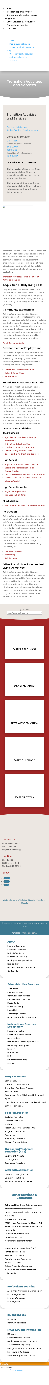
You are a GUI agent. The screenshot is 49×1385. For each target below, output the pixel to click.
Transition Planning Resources (26, 130)
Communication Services (18, 996)
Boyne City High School (15, 491)
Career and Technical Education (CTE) (19, 1150)
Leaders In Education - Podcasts (22, 1341)
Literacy (11, 1049)
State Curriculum (12, 1262)
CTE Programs (11, 1159)
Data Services (13, 1038)
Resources (10, 1135)
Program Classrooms (15, 1131)
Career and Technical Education (19, 369)
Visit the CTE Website (14, 1156)
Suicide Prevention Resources (18, 1266)
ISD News (11, 1334)
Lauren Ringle (12, 141)
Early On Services (13, 1081)
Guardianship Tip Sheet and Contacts (22, 454)
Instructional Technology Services (23, 1042)
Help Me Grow (11, 1091)
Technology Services (16, 1013)
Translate (19, 1370)
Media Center (13, 1003)
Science (10, 1063)
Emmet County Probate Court (18, 450)
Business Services (15, 992)
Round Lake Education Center (18, 1181)
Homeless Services (13, 1237)
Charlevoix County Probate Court (20, 447)
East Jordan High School (16, 495)
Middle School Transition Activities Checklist (25, 505)
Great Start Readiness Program (19, 1088)
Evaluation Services (14, 1120)
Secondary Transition (15, 1138)
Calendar (11, 1319)
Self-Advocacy (11, 558)
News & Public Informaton (24, 1329)
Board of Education (16, 946)
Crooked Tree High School (17, 1174)
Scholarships (10, 555)
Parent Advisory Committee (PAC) (20, 1128)
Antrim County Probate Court (18, 444)
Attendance (12, 988)
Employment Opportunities (19, 960)
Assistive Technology (14, 1117)
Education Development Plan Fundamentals (25, 474)
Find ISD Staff (13, 964)
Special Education (17, 1113)
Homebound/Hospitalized (17, 1233)
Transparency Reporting (18, 1345)
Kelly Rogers (12, 150)
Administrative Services (23, 984)
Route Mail (12, 1010)
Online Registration (16, 1294)
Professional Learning (17, 1059)
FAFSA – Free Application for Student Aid (23, 1223)
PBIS (9, 1056)
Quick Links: (24, 609)
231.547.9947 (12, 147)
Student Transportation (16, 1142)
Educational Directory (17, 956)
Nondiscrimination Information (21, 967)
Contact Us (12, 971)
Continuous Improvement (19, 1034)
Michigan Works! (12, 481)
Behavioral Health (15, 1031)
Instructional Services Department (21, 1025)
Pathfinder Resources (15, 1252)
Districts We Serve (15, 953)
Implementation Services (18, 999)
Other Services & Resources (24, 1196)
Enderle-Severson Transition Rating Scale (23, 478)
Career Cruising (12, 471)
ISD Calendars (16, 1315)
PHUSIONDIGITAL (30, 933)
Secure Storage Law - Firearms (21, 1355)
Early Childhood (15, 1076)
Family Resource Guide (13, 343)
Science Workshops (16, 1298)
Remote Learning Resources (18, 1259)
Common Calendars (16, 949)
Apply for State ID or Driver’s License (21, 464)
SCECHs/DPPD (13, 1301)
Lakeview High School (14, 1178)
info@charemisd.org (11, 849)
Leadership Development (18, 1045)
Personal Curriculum (14, 1255)
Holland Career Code (14, 373)
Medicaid (9, 1124)
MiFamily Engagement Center (18, 1241)
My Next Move (11, 376)
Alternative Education (19, 1170)
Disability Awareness (14, 551)
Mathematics (13, 1052)
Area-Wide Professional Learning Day (24, 1291)
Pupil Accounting (15, 1006)
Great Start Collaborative (17, 1084)
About (11, 941)
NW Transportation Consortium (21, 1017)
